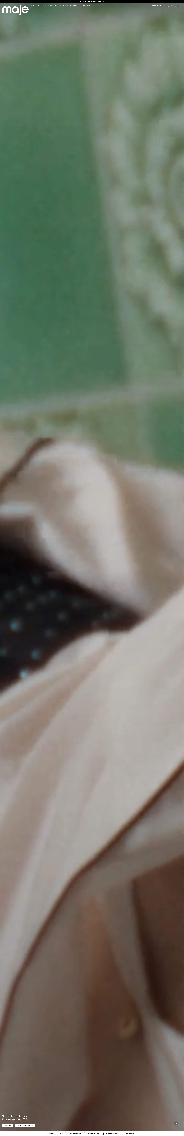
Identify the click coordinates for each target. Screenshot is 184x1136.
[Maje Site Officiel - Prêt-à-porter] (15, 10)
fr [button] (171, 6)
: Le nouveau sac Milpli (92, 1)
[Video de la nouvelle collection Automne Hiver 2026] (92, 567)
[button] (34, 5)
